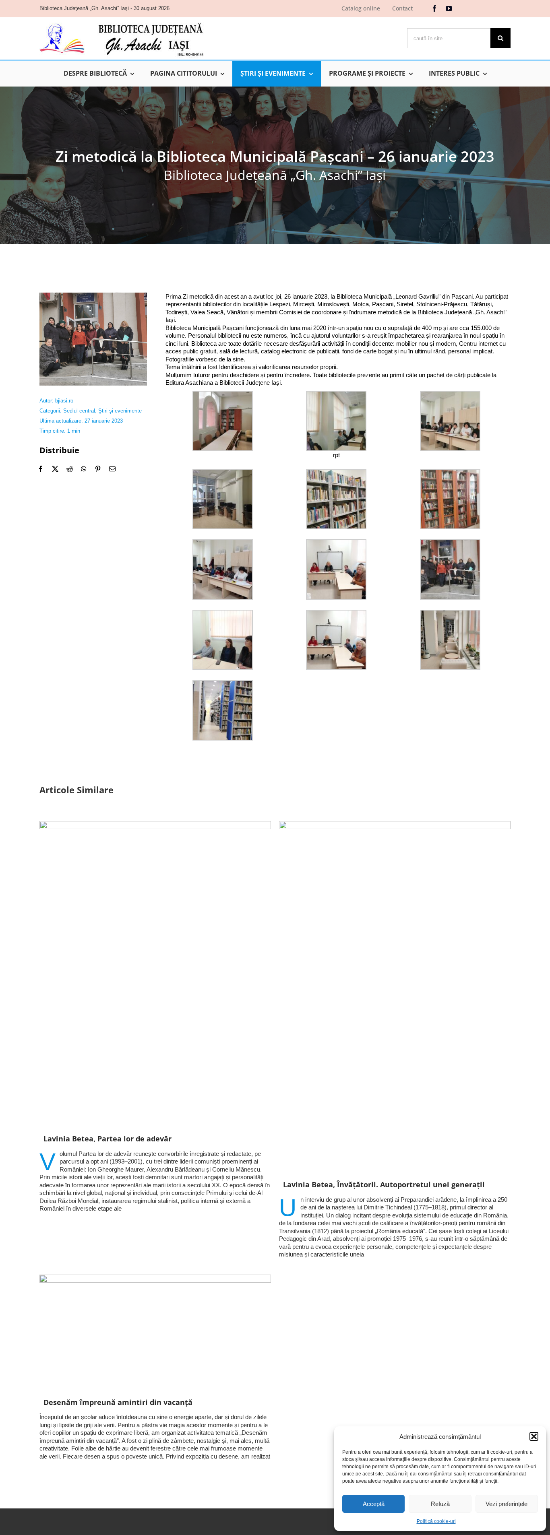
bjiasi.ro (64, 401)
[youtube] (449, 8)
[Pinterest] (98, 469)
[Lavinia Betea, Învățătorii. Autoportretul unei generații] (395, 996)
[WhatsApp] (84, 469)
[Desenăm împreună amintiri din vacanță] (155, 1332)
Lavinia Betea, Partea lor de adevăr (107, 1138)
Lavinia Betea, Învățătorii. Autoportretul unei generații (384, 1184)
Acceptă (374, 1503)
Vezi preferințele (506, 1503)
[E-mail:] (112, 469)
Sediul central (79, 411)
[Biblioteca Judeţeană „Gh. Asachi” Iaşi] (121, 22)
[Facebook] (40, 469)
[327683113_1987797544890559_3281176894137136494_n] (93, 295)
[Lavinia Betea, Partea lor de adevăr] (155, 973)
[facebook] (434, 8)
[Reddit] (69, 469)
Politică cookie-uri (436, 1521)
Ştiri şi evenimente (120, 411)
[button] (534, 1436)
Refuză (440, 1503)
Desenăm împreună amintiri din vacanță (117, 1402)
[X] (55, 469)
